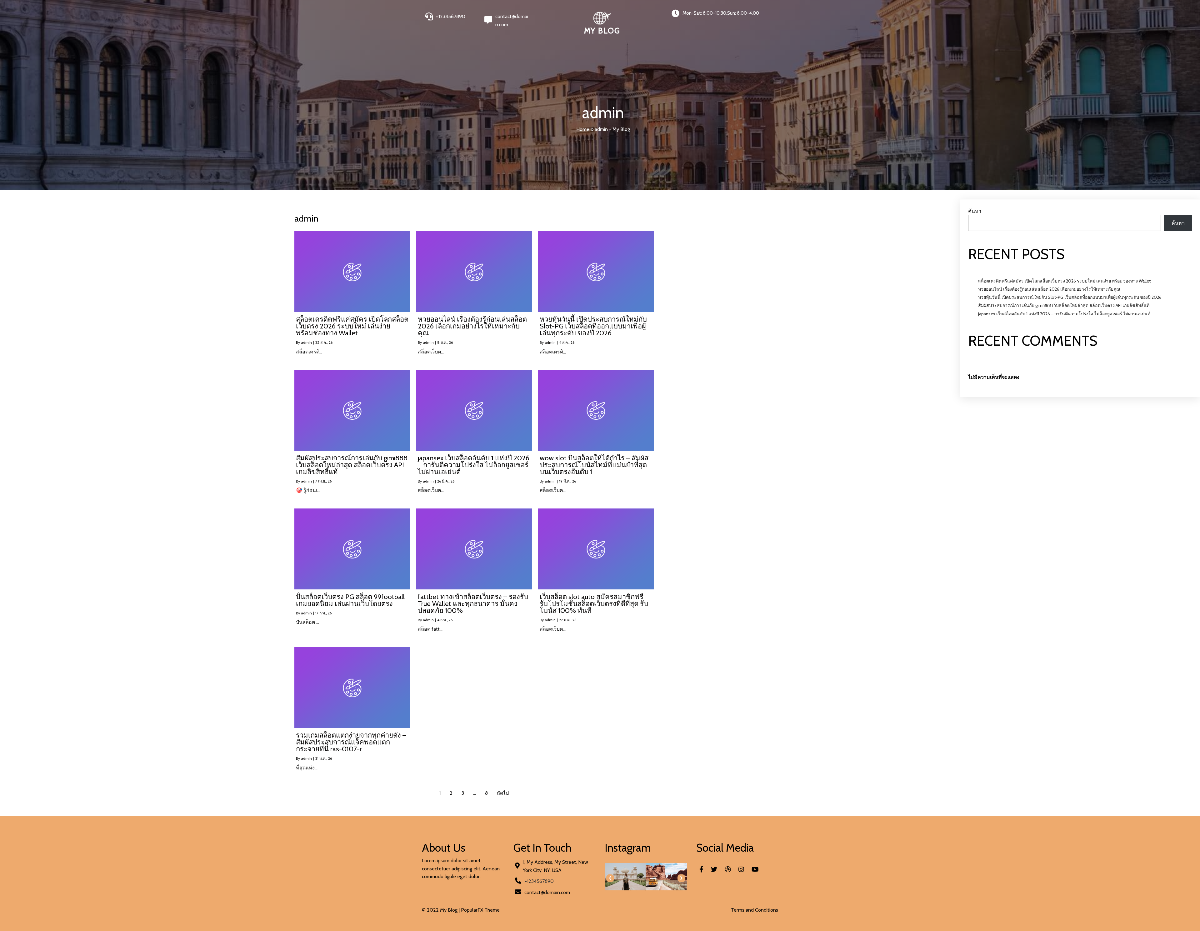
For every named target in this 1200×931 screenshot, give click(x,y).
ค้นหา (974, 211)
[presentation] (610, 878)
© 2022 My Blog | (441, 910)
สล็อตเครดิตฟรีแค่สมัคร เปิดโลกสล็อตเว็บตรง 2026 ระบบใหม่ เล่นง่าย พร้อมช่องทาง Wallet (1064, 281)
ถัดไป (503, 793)
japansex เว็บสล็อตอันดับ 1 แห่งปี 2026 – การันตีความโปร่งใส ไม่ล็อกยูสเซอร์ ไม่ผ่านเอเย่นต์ (1064, 314)
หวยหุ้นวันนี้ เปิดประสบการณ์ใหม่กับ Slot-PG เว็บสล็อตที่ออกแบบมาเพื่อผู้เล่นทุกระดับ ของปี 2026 (1070, 297)
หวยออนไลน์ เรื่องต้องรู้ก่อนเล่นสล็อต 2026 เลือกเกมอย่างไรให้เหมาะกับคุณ (1049, 289)
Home (582, 129)
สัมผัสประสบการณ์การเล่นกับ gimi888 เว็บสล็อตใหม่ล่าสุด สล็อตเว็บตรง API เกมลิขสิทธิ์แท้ (1063, 305)
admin (306, 342)
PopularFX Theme (480, 910)
